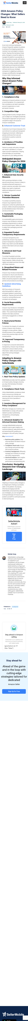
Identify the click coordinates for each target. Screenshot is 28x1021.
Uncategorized (15, 606)
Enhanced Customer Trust (14, 126)
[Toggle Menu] (25, 2)
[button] (8, 608)
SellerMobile (9, 436)
